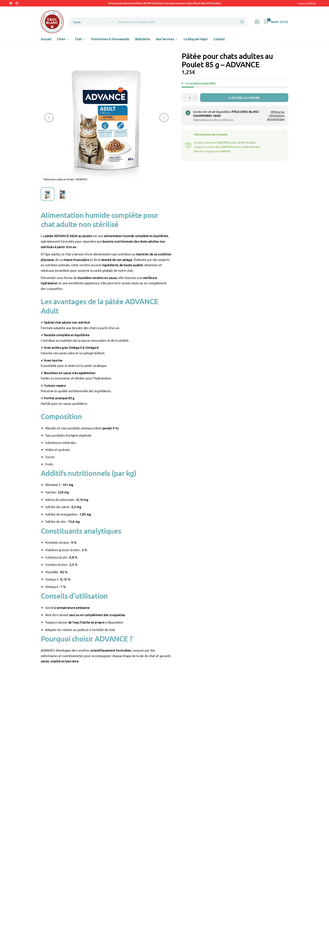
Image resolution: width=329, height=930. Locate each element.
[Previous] (49, 117)
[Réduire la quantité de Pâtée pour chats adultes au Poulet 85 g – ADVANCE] (185, 97)
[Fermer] (284, 133)
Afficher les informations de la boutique (275, 115)
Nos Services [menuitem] (165, 39)
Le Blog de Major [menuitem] (196, 39)
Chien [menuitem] (61, 39)
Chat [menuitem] (78, 39)
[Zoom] (164, 59)
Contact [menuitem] (219, 39)
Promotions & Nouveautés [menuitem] (110, 39)
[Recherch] (242, 21)
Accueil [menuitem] (46, 39)
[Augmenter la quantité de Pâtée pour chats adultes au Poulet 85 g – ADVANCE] (195, 97)
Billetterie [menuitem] (142, 39)
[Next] (164, 117)
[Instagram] (17, 3)
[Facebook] (11, 3)
